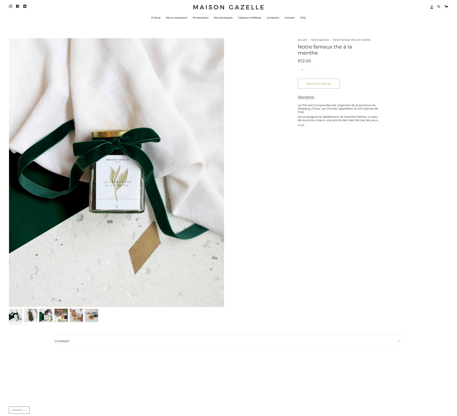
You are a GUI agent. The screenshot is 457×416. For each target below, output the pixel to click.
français (18, 410)
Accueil (302, 39)
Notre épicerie (320, 39)
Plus (301, 125)
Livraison (62, 341)
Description (306, 97)
